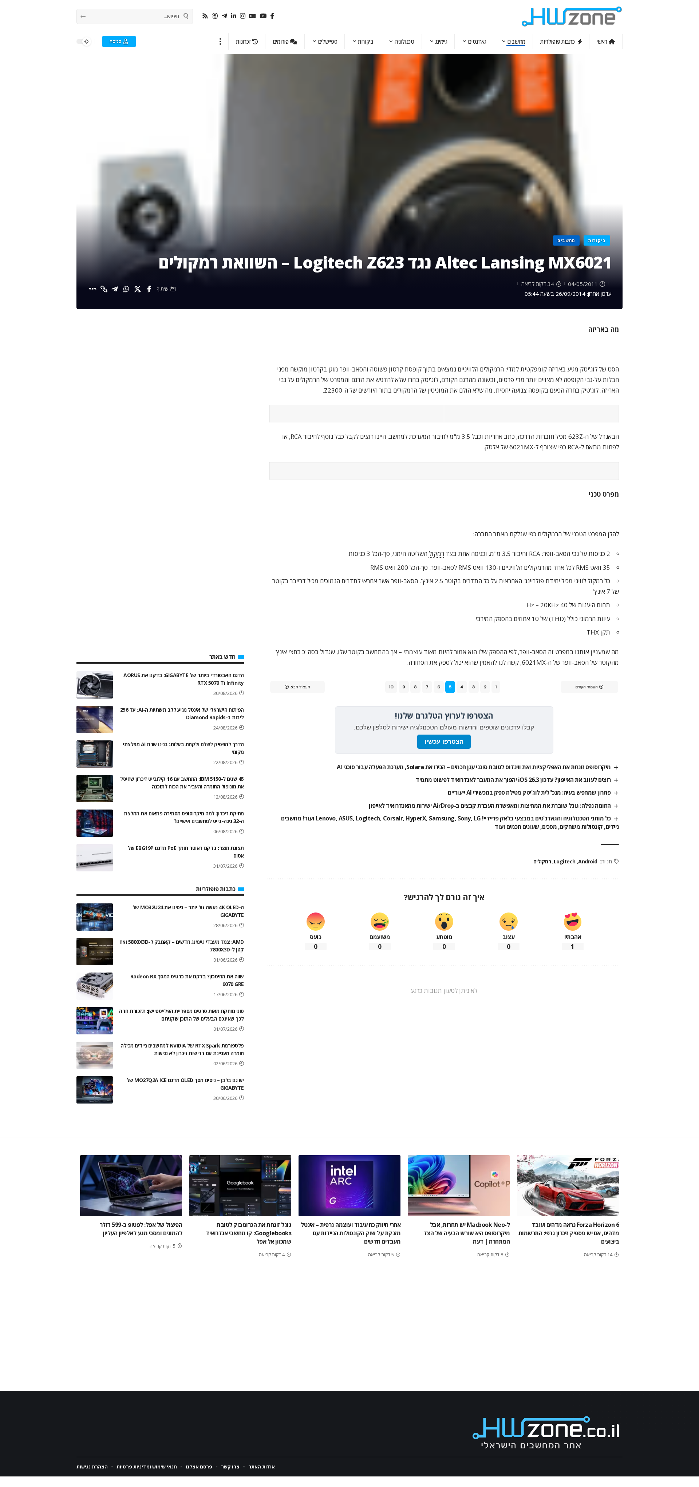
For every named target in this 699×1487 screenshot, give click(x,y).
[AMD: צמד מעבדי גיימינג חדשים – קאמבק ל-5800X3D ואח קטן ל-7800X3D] (94, 951)
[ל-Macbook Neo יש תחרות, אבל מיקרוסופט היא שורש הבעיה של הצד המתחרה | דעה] (459, 1185)
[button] (220, 41)
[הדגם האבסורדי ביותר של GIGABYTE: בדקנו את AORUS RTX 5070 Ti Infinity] (94, 685)
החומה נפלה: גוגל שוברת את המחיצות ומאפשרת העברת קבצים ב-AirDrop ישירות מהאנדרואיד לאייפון (490, 806)
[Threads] (215, 16)
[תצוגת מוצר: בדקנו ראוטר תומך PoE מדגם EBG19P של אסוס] (94, 857)
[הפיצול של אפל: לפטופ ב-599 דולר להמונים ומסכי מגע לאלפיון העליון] (131, 1185)
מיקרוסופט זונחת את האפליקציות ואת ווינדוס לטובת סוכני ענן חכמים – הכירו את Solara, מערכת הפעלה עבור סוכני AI (474, 767)
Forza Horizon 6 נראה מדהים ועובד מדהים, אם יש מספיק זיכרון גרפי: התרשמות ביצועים (568, 1233)
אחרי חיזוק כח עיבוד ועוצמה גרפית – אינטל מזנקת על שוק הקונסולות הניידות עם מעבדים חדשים (350, 1233)
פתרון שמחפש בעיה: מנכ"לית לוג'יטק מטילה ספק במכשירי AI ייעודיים (529, 792)
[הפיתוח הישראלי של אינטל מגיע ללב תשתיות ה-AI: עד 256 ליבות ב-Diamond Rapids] (94, 719)
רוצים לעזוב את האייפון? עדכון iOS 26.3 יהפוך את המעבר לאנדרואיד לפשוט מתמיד (513, 780)
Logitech (565, 861)
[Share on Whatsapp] (126, 289)
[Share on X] (138, 289)
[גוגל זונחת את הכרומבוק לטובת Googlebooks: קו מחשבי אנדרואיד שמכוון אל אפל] (240, 1185)
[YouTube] (263, 16)
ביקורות (597, 240)
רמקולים (542, 861)
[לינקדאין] (233, 16)
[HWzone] (572, 16)
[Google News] (252, 16)
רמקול (436, 553)
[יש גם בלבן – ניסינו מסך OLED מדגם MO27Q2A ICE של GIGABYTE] (94, 1090)
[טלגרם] (224, 16)
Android (587, 861)
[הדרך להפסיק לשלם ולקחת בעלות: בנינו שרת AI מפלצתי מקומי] (94, 754)
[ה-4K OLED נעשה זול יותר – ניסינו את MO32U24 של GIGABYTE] (94, 917)
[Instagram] (242, 16)
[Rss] (205, 16)
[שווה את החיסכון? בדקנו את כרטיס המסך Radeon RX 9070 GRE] (94, 986)
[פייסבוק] (272, 16)
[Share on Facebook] (149, 289)
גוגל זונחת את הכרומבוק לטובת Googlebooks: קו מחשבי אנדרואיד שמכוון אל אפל (248, 1233)
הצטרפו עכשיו (443, 741)
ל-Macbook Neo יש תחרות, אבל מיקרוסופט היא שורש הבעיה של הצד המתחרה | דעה (466, 1233)
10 (391, 687)
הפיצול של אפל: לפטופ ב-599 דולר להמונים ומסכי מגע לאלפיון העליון (141, 1229)
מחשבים (566, 240)
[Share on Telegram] (115, 289)
